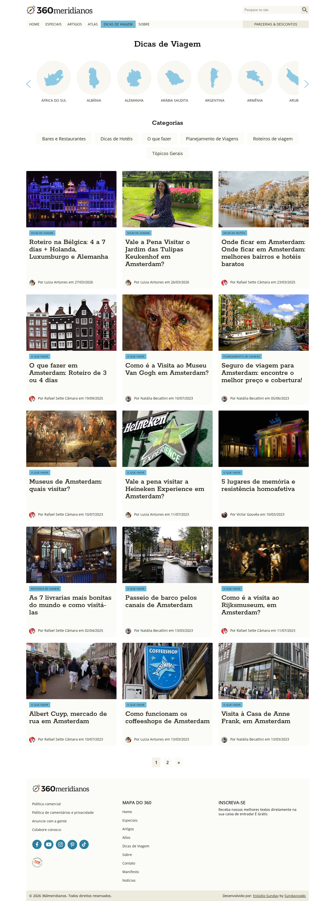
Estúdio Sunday (266, 895)
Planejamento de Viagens (212, 139)
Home (34, 24)
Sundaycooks (295, 895)
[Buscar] (305, 10)
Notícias (129, 880)
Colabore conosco (46, 829)
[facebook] (37, 845)
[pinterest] (72, 845)
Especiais (53, 24)
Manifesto (130, 871)
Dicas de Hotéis (117, 139)
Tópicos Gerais (167, 153)
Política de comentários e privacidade (63, 812)
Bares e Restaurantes (64, 139)
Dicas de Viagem (118, 24)
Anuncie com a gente (49, 821)
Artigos (74, 24)
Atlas (93, 24)
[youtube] (49, 845)
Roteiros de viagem (273, 139)
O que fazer (159, 139)
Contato (128, 863)
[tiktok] (84, 845)
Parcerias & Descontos (275, 24)
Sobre (144, 24)
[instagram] (60, 845)
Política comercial (46, 804)
